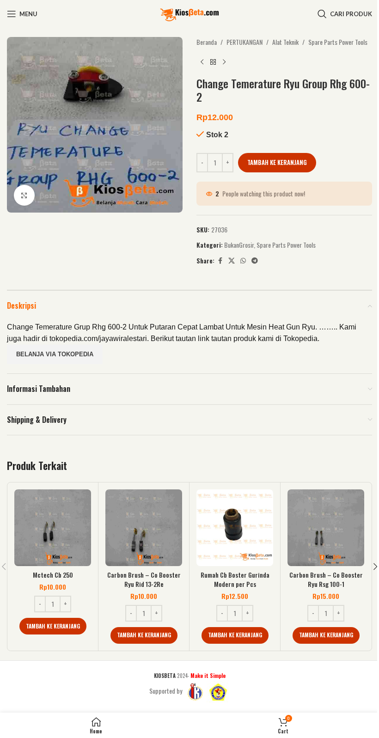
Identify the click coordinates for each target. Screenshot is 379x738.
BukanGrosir (239, 245)
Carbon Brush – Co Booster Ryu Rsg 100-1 (326, 579)
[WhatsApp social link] (243, 261)
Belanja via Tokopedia (54, 354)
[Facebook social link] (220, 261)
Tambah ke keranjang (277, 162)
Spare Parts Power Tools (337, 42)
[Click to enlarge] (24, 195)
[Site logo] (189, 13)
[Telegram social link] (255, 261)
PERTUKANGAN (244, 42)
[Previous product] (202, 61)
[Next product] (224, 61)
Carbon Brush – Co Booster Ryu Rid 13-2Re (144, 579)
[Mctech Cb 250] (52, 527)
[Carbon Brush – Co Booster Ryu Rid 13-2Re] (143, 527)
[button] (52, 626)
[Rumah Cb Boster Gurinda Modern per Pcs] (234, 527)
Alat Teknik (285, 42)
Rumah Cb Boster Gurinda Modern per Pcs (235, 579)
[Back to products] (213, 61)
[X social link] (232, 261)
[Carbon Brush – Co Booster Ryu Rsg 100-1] (325, 527)
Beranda (206, 42)
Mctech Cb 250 (53, 574)
